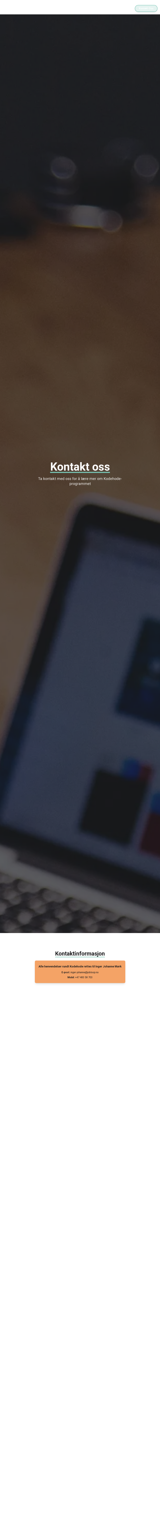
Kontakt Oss (146, 8)
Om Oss (108, 8)
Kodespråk (125, 8)
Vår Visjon (80, 8)
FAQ (94, 8)
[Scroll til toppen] (154, 1525)
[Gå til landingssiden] (21, 8)
